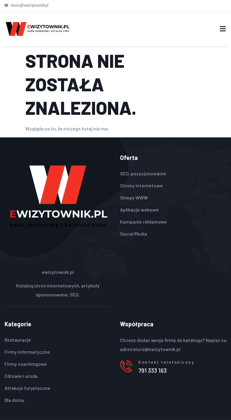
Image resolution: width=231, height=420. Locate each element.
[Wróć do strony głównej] (38, 29)
